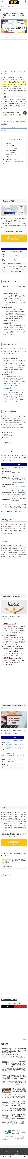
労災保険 (9, 157)
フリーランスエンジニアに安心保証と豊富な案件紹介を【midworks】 (14, 238)
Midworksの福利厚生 (11, 150)
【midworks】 (9, 740)
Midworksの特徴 (9, 143)
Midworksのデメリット (11, 148)
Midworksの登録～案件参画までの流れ (14, 161)
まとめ (6, 163)
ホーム (7, 1151)
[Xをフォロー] (7, 1006)
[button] (17, 1156)
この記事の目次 (12, 139)
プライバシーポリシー (14, 1154)
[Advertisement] (14, 55)
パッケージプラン (11, 152)
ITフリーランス (6, 999)
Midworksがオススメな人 (11, 159)
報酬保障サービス (11, 154)
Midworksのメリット (11, 145)
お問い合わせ (20, 1151)
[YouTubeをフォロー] (20, 1006)
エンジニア (14, 999)
